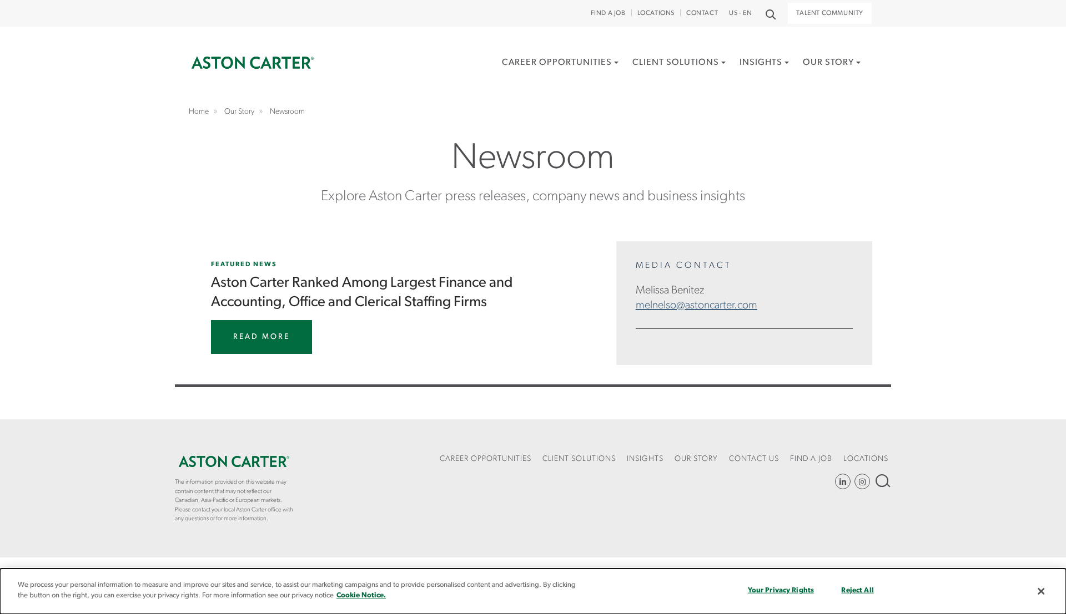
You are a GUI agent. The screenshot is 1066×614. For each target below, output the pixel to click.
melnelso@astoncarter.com (696, 305)
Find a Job (608, 13)
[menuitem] (560, 74)
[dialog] (533, 591)
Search (882, 480)
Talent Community (829, 13)
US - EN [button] (740, 13)
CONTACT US (754, 459)
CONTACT (702, 13)
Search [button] (770, 13)
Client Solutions (675, 62)
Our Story (828, 62)
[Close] (1041, 591)
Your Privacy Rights (781, 590)
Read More (261, 337)
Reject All (857, 590)
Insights (761, 62)
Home (252, 63)
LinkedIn (843, 481)
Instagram (862, 481)
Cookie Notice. (361, 595)
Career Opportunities (557, 62)
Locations (656, 13)
